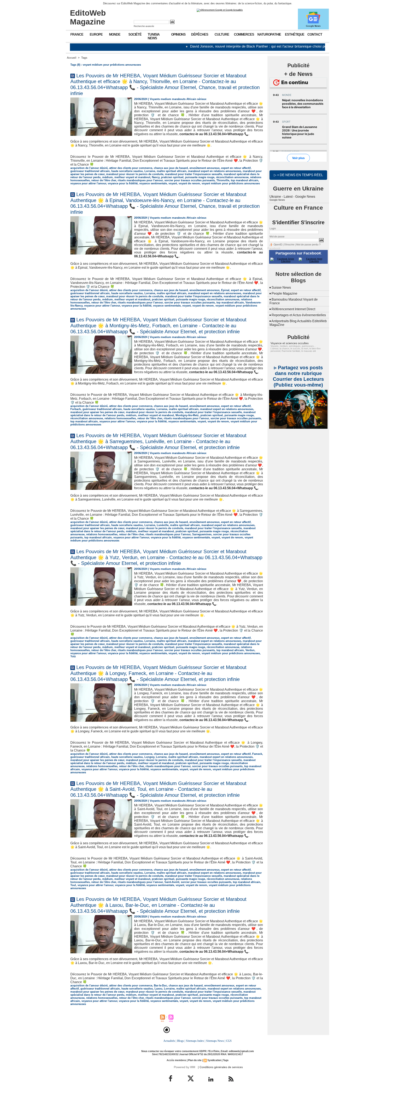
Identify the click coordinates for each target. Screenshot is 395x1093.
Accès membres (176, 1060)
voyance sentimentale (153, 183)
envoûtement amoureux (204, 168)
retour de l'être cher (103, 180)
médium (107, 177)
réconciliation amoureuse (232, 177)
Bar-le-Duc (160, 985)
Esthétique (294, 34)
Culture (222, 34)
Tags (84, 57)
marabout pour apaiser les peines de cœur (97, 412)
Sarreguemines (201, 534)
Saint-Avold (171, 882)
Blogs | (181, 1040)
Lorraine (149, 171)
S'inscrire (289, 244)
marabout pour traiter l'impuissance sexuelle (193, 174)
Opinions (178, 34)
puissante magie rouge (199, 177)
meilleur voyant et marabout (132, 177)
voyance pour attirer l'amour (88, 183)
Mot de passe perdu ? (308, 244)
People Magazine (284, 293)
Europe (96, 34)
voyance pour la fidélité (123, 183)
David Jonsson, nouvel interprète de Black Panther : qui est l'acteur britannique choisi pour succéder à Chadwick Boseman (245, 46)
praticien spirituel (172, 177)
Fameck (257, 753)
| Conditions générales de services (220, 1067)
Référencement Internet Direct (293, 309)
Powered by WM (184, 1067)
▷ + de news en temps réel (298, 175)
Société (135, 34)
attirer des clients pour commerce (130, 168)
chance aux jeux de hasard (171, 168)
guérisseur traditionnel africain (90, 171)
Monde (114, 34)
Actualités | (169, 1040)
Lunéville (162, 525)
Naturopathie (269, 34)
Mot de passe (277, 236)
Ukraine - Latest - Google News (292, 196)
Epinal (225, 290)
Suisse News (281, 287)
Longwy (149, 756)
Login (273, 228)
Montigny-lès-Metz (187, 415)
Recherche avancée (144, 26)
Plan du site (195, 1060)
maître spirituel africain (171, 171)
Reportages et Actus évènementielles (299, 315)
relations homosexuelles (120, 418)
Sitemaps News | (215, 1040)
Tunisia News (154, 36)
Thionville (222, 180)
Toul (73, 885)
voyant (172, 183)
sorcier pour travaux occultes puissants (189, 180)
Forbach (75, 409)
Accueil (71, 57)
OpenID (278, 244)
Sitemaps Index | (195, 1040)
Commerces (244, 34)
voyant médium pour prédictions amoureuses (231, 183)
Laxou (158, 988)
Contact (314, 34)
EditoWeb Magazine (88, 17)
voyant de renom (189, 183)
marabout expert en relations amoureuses (214, 171)
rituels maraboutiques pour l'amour (140, 180)
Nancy (155, 177)
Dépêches (199, 34)
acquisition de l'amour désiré (89, 168)
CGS (229, 1040)
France (76, 34)
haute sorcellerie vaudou (127, 171)
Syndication (214, 1060)
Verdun (249, 650)
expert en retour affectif (236, 168)
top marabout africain (244, 180)
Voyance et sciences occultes (290, 343)
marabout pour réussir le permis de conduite (134, 174)
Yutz (73, 656)
